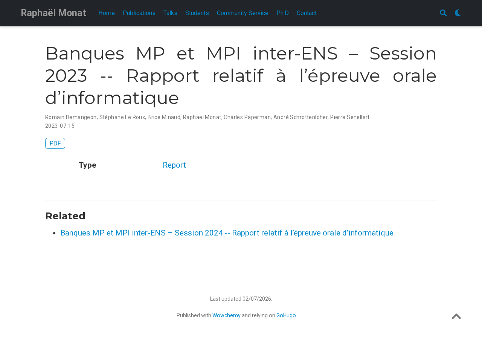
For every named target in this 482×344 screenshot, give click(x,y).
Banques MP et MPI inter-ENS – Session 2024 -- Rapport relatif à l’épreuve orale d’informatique (227, 232)
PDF (55, 143)
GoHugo (286, 315)
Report (174, 165)
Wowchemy (226, 315)
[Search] (443, 13)
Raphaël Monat (53, 13)
